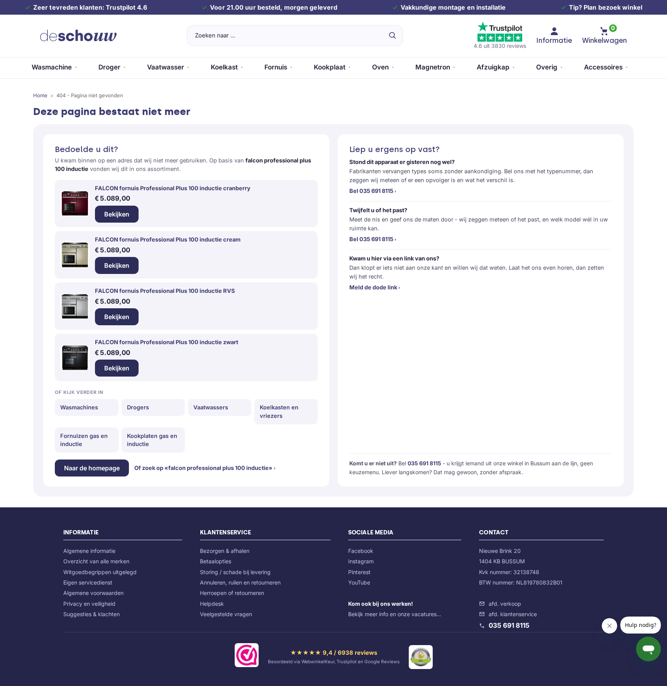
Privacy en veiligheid (89, 603)
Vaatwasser (165, 67)
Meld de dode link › (374, 287)
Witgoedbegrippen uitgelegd (100, 572)
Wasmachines (79, 407)
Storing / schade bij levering (235, 572)
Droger (109, 67)
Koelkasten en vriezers (279, 411)
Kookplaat (329, 67)
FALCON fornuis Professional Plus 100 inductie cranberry (173, 188)
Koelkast (224, 67)
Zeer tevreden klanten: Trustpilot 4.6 (90, 7)
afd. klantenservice (513, 614)
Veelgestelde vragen (226, 614)
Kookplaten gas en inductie (152, 440)
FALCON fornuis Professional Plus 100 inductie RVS (165, 290)
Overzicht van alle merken (96, 561)
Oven (380, 67)
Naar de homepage (92, 468)
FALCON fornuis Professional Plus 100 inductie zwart (166, 342)
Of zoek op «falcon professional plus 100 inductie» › (205, 468)
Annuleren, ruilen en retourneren (240, 582)
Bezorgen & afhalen (224, 550)
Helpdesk (212, 603)
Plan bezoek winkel (613, 7)
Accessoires (603, 67)
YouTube (359, 582)
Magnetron (432, 67)
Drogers (138, 407)
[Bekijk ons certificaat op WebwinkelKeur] (247, 656)
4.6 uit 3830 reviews (500, 45)
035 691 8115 (424, 463)
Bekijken (116, 214)
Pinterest (359, 572)
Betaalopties (215, 561)
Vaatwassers (210, 407)
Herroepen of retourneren (232, 593)
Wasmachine (52, 67)
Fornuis (275, 67)
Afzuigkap (493, 67)
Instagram (361, 561)
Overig (546, 67)
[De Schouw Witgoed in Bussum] (78, 35)
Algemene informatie (89, 550)
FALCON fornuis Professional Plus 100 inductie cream (167, 239)
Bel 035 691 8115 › (372, 191)
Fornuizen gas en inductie (84, 440)
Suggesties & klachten (91, 614)
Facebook (360, 550)
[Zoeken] (392, 35)
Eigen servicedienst (87, 582)
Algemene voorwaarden (93, 593)
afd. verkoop (505, 603)
